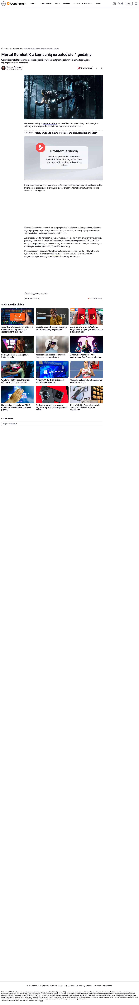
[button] (120, 3)
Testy (57, 3)
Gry (97, 3)
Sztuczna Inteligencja (83, 3)
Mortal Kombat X (50, 123)
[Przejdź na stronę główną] (3, 5)
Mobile (32, 3)
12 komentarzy (86, 68)
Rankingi (66, 3)
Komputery (45, 3)
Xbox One (56, 254)
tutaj (41, 1000)
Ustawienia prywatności (102, 986)
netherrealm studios (32, 298)
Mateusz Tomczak (14, 67)
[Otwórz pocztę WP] (114, 3)
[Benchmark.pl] (18, 4)
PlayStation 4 (38, 243)
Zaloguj (128, 3)
